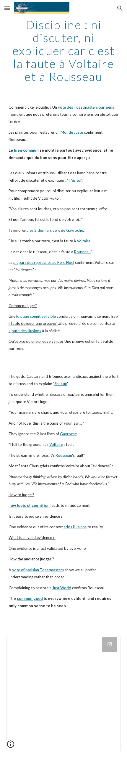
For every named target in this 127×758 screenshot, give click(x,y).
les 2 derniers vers (44, 230)
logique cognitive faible (36, 316)
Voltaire (83, 241)
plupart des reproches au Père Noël (43, 262)
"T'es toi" (74, 180)
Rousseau (82, 251)
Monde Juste (72, 132)
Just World (61, 587)
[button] (7, 8)
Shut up (60, 383)
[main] (63, 50)
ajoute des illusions (25, 330)
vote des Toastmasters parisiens (86, 107)
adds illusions (75, 526)
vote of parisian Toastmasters (38, 569)
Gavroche (74, 230)
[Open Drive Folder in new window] (109, 644)
